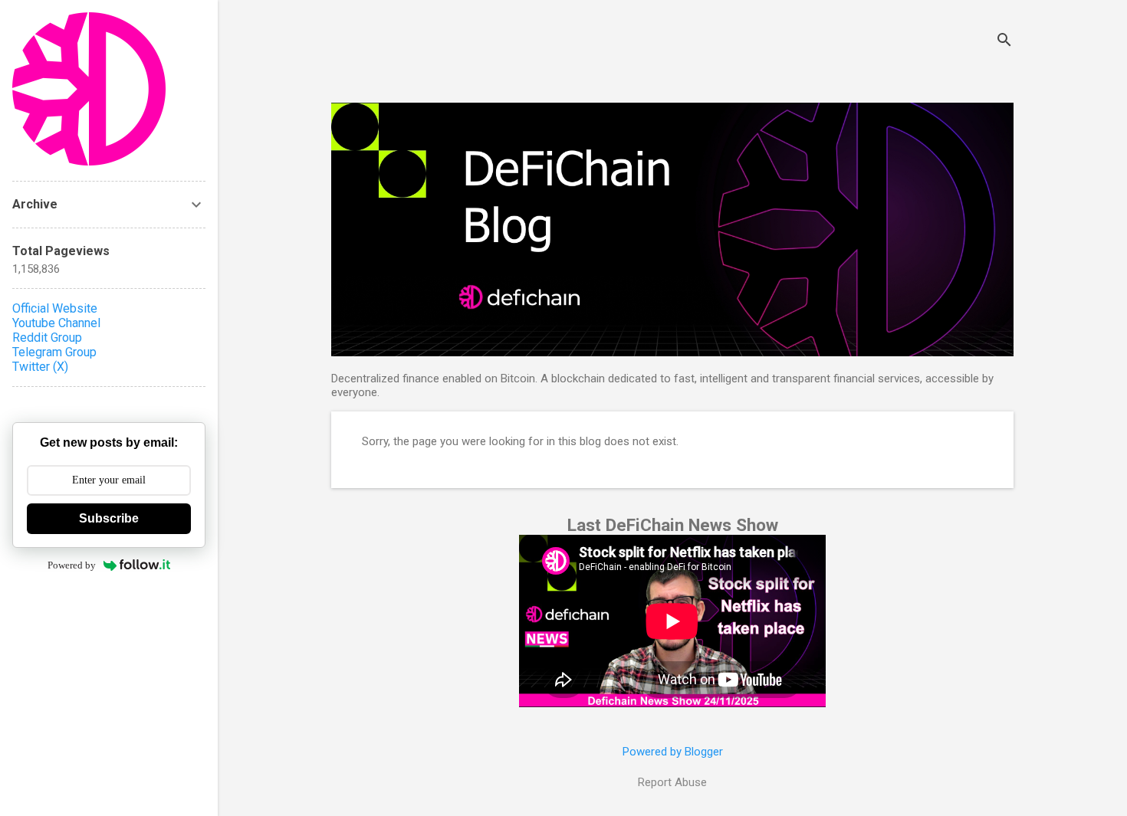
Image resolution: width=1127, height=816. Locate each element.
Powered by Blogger (673, 752)
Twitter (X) (40, 366)
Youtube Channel (56, 323)
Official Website (54, 308)
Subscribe (109, 518)
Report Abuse (672, 782)
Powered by (72, 565)
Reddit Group (47, 337)
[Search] (1004, 41)
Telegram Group (54, 352)
